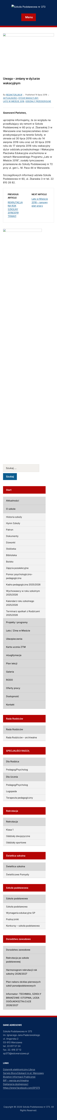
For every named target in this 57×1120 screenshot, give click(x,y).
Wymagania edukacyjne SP (20, 912)
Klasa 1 (9, 829)
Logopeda (11, 791)
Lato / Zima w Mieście (18, 630)
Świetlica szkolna (15, 866)
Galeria (10, 671)
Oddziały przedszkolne (38, 101)
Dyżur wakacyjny (28, 98)
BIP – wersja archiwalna (16, 1080)
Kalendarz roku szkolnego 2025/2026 (20, 603)
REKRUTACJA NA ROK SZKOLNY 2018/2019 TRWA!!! (15, 209)
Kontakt (10, 704)
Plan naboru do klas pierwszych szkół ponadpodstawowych (23, 983)
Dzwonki (10, 542)
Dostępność (12, 696)
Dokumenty (12, 536)
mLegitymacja (13, 655)
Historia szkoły (14, 516)
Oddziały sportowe (16, 842)
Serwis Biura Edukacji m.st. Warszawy (23, 1073)
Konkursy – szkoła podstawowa (23, 925)
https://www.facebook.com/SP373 (21, 1087)
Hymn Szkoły (13, 523)
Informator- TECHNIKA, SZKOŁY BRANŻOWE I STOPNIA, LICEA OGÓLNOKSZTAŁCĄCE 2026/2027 (23, 999)
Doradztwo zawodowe (18, 949)
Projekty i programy (17, 622)
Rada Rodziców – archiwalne (21, 737)
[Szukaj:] (24, 468)
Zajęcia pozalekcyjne (17, 568)
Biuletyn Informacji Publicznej (19, 1076)
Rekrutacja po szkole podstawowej (17, 959)
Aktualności (10, 98)
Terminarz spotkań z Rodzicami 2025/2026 (23, 613)
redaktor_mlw (14, 94)
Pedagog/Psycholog (17, 769)
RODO (9, 679)
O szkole (11, 508)
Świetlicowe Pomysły (17, 874)
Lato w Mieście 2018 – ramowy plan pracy (40, 202)
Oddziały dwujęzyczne (18, 836)
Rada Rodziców (14, 729)
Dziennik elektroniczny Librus (19, 1069)
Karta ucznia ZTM (16, 646)
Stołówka (11, 548)
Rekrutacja (12, 821)
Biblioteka (11, 555)
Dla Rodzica (12, 761)
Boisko (9, 561)
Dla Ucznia (12, 776)
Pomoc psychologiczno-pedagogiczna (19, 576)
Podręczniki (12, 919)
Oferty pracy (13, 688)
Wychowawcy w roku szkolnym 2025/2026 (23, 593)
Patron (9, 529)
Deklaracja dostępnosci (15, 1084)
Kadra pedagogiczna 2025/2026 (23, 584)
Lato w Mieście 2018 (13, 101)
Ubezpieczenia (14, 638)
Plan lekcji (11, 663)
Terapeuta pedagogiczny (19, 797)
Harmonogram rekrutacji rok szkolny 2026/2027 (21, 971)
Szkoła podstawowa (17, 898)
